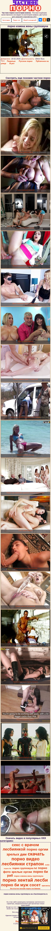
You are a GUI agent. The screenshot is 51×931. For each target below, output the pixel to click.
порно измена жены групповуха (28, 876)
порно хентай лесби (25, 880)
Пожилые (11, 61)
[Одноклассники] (44, 19)
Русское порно (25, 61)
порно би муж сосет (21, 885)
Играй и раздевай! (30, 20)
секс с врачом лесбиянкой (21, 847)
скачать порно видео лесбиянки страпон (23, 859)
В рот (11, 63)
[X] (48, 19)
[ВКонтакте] (40, 19)
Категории (6, 20)
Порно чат (16, 20)
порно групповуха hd (24, 868)
